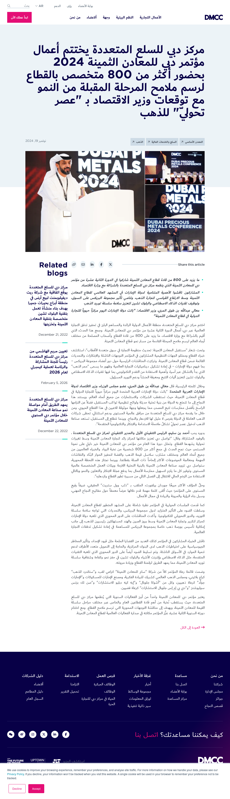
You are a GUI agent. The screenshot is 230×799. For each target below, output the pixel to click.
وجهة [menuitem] (106, 17)
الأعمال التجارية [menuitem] (150, 17)
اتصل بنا (181, 684)
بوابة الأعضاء (85, 6)
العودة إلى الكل (190, 627)
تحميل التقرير (70, 691)
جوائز (219, 698)
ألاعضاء (38, 684)
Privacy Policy (15, 774)
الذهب (139, 141)
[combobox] (18, 6)
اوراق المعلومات (140, 698)
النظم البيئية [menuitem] (124, 17)
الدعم (57, 6)
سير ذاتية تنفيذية (139, 706)
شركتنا (218, 684)
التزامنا (75, 684)
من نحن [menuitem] (75, 17)
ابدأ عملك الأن (19, 17)
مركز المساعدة (177, 698)
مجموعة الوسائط (139, 691)
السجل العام (35, 698)
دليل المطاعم (34, 691)
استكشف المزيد (72, 761)
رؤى (69, 6)
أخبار (148, 684)
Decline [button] (17, 788)
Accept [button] (36, 788)
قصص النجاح (214, 706)
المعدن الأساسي (193, 141)
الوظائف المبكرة (104, 684)
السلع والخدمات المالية (164, 141)
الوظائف (109, 691)
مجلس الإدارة (214, 691)
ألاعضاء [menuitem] (92, 17)
